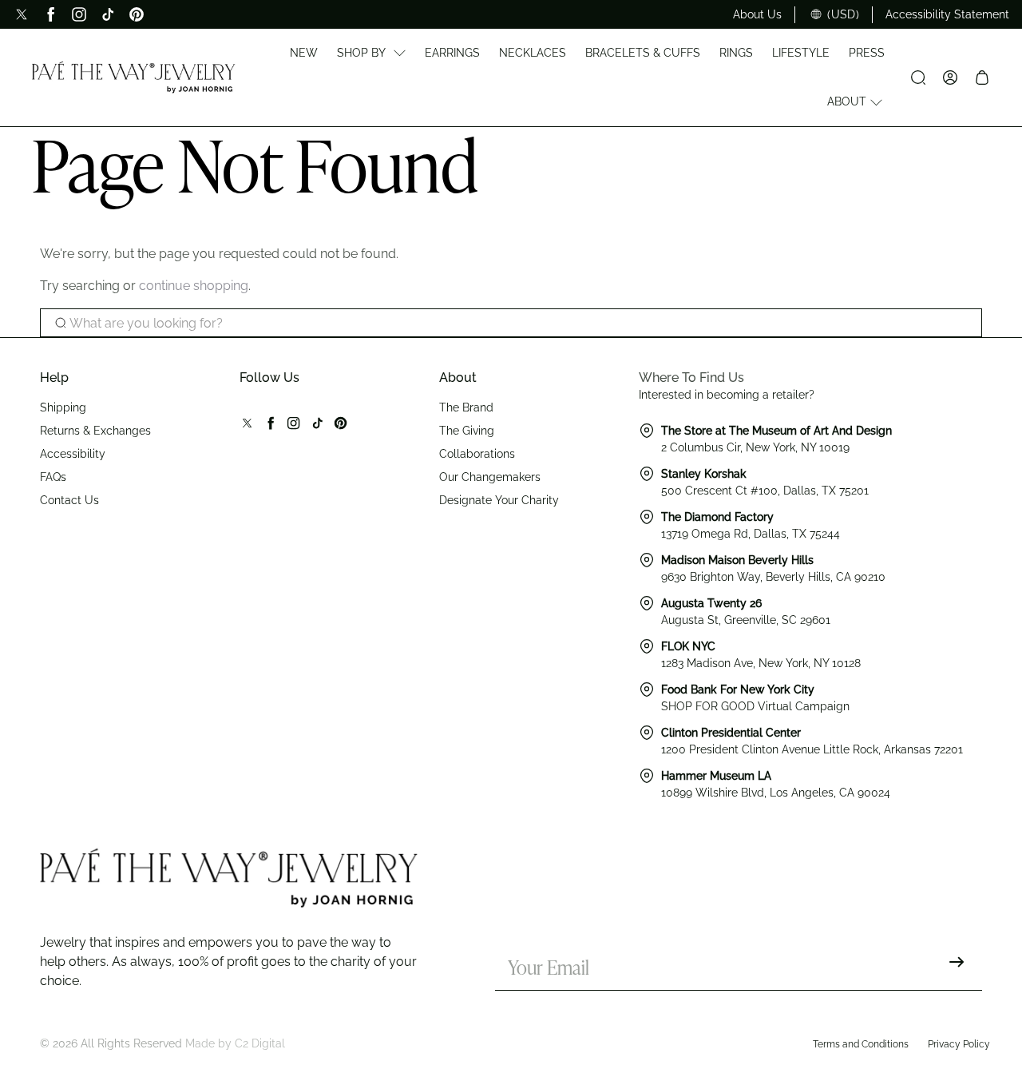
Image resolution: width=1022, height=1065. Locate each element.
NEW (304, 52)
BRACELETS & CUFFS (642, 52)
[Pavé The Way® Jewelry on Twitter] (21, 14)
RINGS (736, 52)
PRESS (867, 52)
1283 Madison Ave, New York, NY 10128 (761, 663)
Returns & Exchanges (95, 430)
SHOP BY (361, 52)
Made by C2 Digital (235, 1043)
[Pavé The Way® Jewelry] (134, 77)
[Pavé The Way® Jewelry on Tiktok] (108, 14)
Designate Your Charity (499, 500)
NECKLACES (532, 52)
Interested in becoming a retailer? (726, 394)
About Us (757, 14)
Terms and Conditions (861, 1044)
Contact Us (69, 500)
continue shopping (193, 285)
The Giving (466, 430)
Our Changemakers (490, 477)
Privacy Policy (959, 1044)
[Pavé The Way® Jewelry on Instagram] (79, 14)
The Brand (466, 407)
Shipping (63, 407)
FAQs (53, 477)
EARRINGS (452, 52)
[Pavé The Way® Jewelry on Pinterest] (136, 14)
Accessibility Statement (947, 14)
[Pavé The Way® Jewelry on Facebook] (50, 14)
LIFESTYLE (801, 52)
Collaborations (477, 453)
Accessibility (72, 453)
